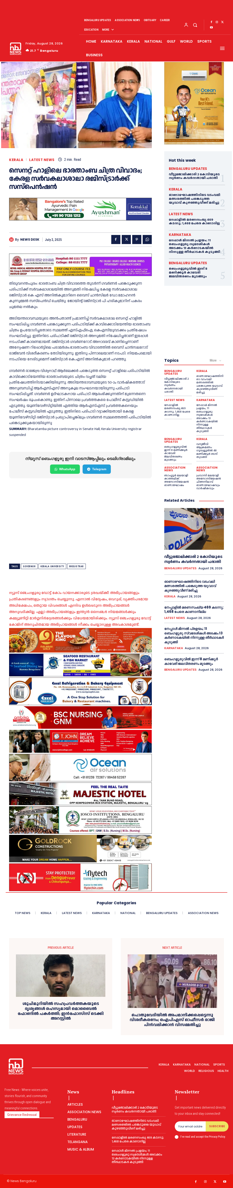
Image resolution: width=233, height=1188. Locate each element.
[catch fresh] (80, 665)
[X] (222, 22)
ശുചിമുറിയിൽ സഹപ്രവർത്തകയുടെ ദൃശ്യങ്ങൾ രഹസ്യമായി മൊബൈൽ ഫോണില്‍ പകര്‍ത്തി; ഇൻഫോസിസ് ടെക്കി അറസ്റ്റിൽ (61, 1011)
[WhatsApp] (147, 239)
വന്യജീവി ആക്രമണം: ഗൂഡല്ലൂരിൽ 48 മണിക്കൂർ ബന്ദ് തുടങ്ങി (207, 450)
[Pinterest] (136, 239)
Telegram (99, 469)
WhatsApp (67, 469)
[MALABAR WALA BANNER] (80, 640)
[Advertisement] (80, 521)
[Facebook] (211, 22)
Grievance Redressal (22, 1115)
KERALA (16, 159)
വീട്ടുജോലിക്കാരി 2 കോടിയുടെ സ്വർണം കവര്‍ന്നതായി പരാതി (194, 176)
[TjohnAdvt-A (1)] (80, 741)
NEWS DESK (29, 240)
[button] (195, 25)
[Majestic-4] (80, 793)
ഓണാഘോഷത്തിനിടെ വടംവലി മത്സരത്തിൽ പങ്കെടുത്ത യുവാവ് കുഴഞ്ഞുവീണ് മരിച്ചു (194, 199)
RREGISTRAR (76, 566)
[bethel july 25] (80, 265)
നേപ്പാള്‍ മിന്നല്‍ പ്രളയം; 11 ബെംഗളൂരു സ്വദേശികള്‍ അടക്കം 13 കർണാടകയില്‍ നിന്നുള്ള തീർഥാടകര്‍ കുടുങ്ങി (194, 246)
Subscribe (217, 1126)
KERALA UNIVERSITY (52, 566)
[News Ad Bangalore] (80, 219)
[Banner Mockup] (80, 691)
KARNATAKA (180, 234)
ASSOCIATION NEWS (174, 469)
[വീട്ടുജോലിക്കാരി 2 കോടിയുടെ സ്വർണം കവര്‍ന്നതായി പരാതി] (194, 529)
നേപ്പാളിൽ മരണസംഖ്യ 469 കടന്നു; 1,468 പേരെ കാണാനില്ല (194, 222)
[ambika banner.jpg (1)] (80, 717)
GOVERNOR (29, 566)
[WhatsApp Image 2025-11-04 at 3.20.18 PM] (194, 103)
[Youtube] (211, 27)
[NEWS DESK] (12, 239)
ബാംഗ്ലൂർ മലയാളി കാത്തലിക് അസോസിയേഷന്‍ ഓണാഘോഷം (176, 480)
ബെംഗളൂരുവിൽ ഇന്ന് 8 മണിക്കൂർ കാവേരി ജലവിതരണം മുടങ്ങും (188, 272)
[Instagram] (217, 22)
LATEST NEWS (42, 159)
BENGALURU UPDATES (188, 168)
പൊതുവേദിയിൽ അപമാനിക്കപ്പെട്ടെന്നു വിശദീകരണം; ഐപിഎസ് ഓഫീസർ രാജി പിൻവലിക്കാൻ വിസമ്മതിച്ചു (172, 1020)
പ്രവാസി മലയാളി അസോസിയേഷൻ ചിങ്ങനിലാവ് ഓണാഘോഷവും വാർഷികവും (208, 482)
